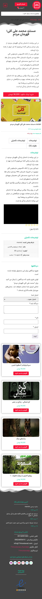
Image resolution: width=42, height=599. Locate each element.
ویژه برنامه (33, 19)
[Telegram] (27, 563)
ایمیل (35, 327)
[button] (5, 5)
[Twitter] (15, 563)
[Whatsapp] (31, 563)
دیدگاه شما (33, 303)
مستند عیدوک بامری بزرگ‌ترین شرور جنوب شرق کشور (22, 523)
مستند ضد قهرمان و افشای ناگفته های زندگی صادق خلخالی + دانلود (22, 515)
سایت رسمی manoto (31, 507)
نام (36, 318)
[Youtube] (19, 563)
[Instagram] (23, 563)
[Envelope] (11, 563)
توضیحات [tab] (33, 140)
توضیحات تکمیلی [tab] (18, 140)
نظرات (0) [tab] (33, 145)
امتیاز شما (34, 295)
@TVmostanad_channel (20, 547)
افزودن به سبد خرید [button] (21, 373)
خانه (39, 19)
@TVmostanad (24, 550)
